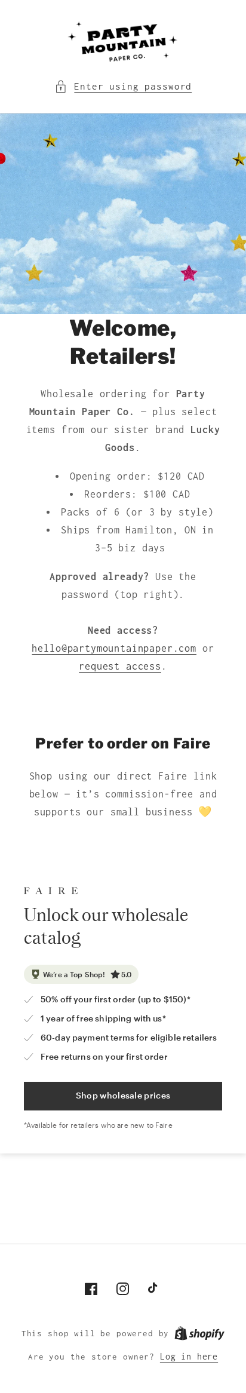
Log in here (189, 1356)
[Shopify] (199, 1333)
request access (120, 666)
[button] (123, 86)
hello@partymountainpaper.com (114, 648)
